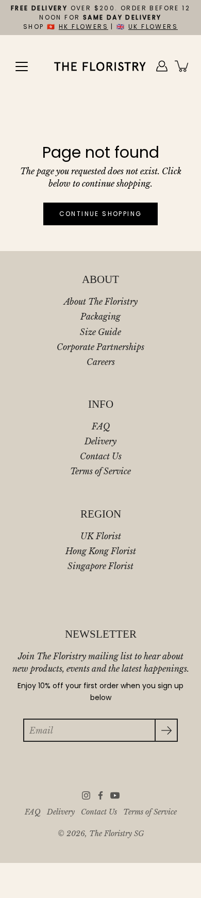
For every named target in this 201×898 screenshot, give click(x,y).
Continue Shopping (100, 213)
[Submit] (166, 730)
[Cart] (182, 66)
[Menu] (21, 66)
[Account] (162, 66)
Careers (101, 362)
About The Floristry (101, 301)
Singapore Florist (100, 566)
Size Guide (100, 332)
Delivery (100, 441)
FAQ (101, 426)
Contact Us (101, 456)
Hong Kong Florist (100, 551)
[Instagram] (86, 795)
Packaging (100, 316)
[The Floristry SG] (100, 66)
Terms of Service (100, 471)
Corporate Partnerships (100, 347)
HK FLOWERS (83, 26)
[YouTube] (115, 795)
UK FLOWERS (153, 26)
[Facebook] (100, 795)
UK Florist (100, 536)
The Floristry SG (116, 833)
